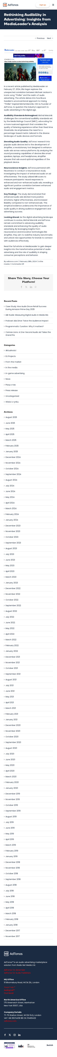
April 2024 (10, 502)
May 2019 (10, 833)
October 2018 (12, 873)
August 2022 (11, 611)
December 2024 (13, 457)
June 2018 (10, 896)
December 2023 (13, 525)
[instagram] (15, 1035)
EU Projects (11, 356)
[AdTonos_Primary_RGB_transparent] (11, 3)
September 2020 (13, 742)
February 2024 (12, 514)
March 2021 (11, 708)
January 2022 (12, 651)
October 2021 (12, 668)
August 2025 (11, 417)
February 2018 (12, 919)
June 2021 (10, 691)
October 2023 (12, 537)
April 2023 (10, 571)
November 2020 (13, 731)
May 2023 (10, 565)
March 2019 (11, 845)
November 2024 (13, 463)
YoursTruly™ (9, 987)
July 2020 (10, 753)
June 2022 (10, 622)
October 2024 (12, 468)
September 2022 (13, 605)
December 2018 (13, 862)
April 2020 (10, 771)
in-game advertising (15, 373)
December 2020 (13, 725)
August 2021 (11, 679)
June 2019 (10, 828)
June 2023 (10, 560)
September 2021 (13, 674)
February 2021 (12, 714)
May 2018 (10, 902)
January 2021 (11, 719)
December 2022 (13, 588)
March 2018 (11, 913)
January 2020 (12, 788)
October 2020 (12, 736)
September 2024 (13, 474)
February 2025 (12, 445)
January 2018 (11, 925)
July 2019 (10, 822)
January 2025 (12, 451)
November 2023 (13, 531)
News (8, 379)
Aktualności (11, 350)
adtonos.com (12, 261)
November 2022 (13, 594)
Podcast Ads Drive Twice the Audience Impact (27, 320)
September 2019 (13, 810)
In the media (11, 367)
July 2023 (10, 554)
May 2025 (10, 428)
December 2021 (13, 657)
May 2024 (10, 497)
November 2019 (13, 799)
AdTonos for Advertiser (14, 970)
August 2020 (11, 748)
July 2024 (10, 485)
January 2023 (12, 582)
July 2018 (10, 890)
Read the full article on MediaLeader (20, 246)
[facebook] (5, 1035)
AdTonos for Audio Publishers (17, 973)
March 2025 (11, 440)
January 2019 (11, 856)
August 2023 (11, 548)
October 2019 (12, 805)
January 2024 (12, 520)
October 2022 (12, 599)
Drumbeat (9, 993)
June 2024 (10, 491)
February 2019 (12, 850)
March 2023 (11, 577)
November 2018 (13, 868)
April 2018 (10, 907)
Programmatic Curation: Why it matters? (25, 326)
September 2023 (13, 542)
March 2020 (11, 776)
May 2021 (10, 696)
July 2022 (10, 617)
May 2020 (10, 765)
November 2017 (13, 936)
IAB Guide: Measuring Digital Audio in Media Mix (27, 315)
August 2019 (11, 816)
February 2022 (12, 645)
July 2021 (10, 685)
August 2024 (11, 480)
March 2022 (11, 639)
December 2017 (13, 930)
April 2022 (10, 634)
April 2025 (10, 434)
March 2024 (11, 508)
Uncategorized (12, 396)
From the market (13, 362)
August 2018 (11, 885)
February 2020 (12, 782)
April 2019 (10, 839)
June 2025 (10, 423)
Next (49, 38)
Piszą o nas (11, 384)
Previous (41, 38)
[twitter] (10, 1035)
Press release (12, 390)
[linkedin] (19, 1035)
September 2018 (13, 879)
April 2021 (10, 702)
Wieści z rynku (12, 402)
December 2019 (13, 793)
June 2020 (10, 759)
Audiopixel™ (9, 990)
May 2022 (10, 628)
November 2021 (13, 662)
